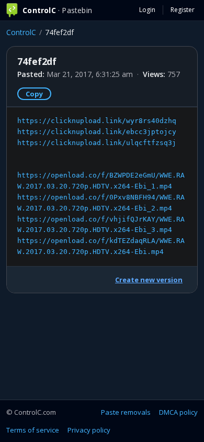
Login (147, 9)
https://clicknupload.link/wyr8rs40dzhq (96, 121)
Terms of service (32, 430)
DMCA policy (178, 412)
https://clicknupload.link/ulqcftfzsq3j (96, 143)
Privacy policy (88, 430)
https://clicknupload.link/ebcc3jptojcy (96, 132)
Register (183, 9)
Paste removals (126, 412)
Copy (34, 93)
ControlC (21, 32)
